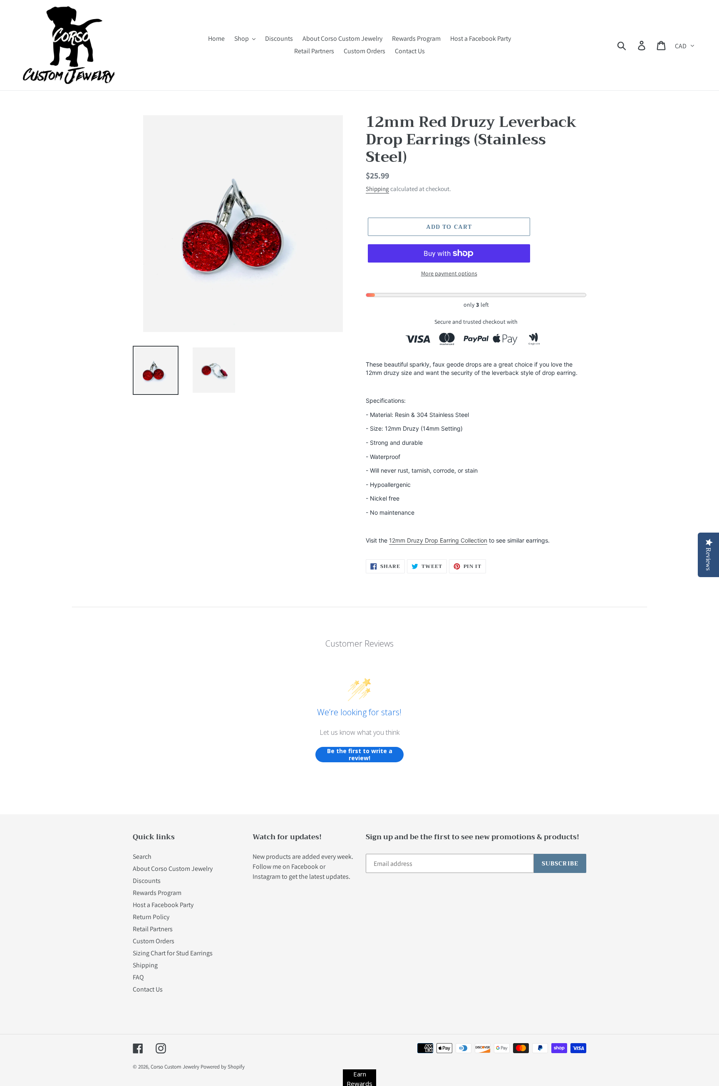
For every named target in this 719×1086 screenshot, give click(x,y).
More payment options (449, 273)
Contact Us (148, 989)
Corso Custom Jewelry (175, 1066)
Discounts (147, 880)
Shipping (377, 189)
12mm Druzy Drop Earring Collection (438, 540)
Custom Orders (153, 941)
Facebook (304, 866)
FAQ (138, 977)
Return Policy (151, 916)
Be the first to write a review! (359, 754)
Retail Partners (153, 929)
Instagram (266, 876)
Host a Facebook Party (163, 904)
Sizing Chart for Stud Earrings (173, 953)
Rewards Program (157, 892)
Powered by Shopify (223, 1066)
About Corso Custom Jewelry (173, 868)
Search (142, 856)
